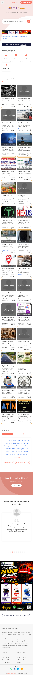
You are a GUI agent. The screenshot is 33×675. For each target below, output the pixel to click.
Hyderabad (5, 36)
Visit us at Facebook (8, 660)
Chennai (20, 36)
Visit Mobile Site (6, 662)
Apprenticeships (8, 462)
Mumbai (4, 38)
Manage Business (26, 2)
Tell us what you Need (16, 44)
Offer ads (5, 82)
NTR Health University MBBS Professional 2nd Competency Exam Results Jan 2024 (17, 440)
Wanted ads (14, 82)
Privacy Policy (22, 660)
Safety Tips (21, 652)
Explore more (16, 457)
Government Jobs (7, 434)
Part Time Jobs (19, 434)
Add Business (6, 657)
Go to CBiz (16, 485)
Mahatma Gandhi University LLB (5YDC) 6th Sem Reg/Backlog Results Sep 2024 (17, 449)
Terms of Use (22, 657)
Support (20, 655)
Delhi (25, 36)
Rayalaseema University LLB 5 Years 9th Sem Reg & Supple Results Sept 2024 (17, 454)
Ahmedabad (13, 36)
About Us (4, 652)
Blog (19, 662)
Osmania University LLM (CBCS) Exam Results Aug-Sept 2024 (17, 451)
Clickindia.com (11, 673)
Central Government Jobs (22, 462)
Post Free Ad (6, 655)
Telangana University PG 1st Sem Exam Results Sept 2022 (17, 446)
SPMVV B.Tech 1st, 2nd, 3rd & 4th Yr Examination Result (17, 443)
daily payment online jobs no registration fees (16, 615)
